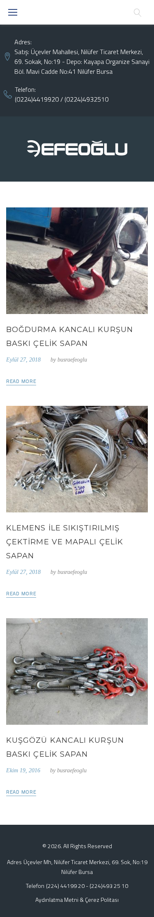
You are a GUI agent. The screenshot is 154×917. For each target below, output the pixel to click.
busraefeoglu (72, 360)
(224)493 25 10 (109, 885)
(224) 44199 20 (65, 885)
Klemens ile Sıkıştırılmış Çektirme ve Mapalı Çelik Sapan (64, 541)
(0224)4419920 (37, 99)
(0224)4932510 (86, 99)
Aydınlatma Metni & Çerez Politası (77, 899)
